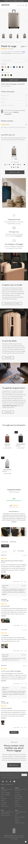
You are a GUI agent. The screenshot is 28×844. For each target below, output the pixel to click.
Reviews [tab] (4, 541)
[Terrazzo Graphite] (2, 75)
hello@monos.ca (9, 784)
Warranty (17, 818)
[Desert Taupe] (2, 67)
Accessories (4, 802)
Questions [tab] (13, 541)
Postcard (17, 804)
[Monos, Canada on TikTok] (10, 782)
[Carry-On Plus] (21, 437)
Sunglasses (3, 798)
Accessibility (14, 838)
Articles (17, 802)
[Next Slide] (26, 531)
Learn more (8, 357)
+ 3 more (7, 577)
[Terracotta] (20, 67)
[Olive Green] (8, 67)
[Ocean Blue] (14, 67)
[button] (7, 49)
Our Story (17, 792)
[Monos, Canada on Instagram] (3, 781)
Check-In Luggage (5, 794)
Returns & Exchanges (20, 817)
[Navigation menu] (26, 5)
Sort (14, 551)
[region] (14, 531)
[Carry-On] (7, 437)
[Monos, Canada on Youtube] (14, 781)
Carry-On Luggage (5, 792)
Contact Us (17, 813)
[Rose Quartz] (5, 67)
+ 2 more (7, 621)
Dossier (16, 800)
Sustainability (18, 798)
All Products (4, 790)
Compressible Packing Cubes (9, 406)
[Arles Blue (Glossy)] (11, 75)
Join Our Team (18, 806)
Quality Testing (18, 796)
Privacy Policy (20, 835)
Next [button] (27, 21)
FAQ (16, 815)
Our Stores (17, 790)
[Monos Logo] (5, 5)
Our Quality (17, 794)
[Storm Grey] (22, 67)
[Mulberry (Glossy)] (5, 75)
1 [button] (10, 209)
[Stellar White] (25, 67)
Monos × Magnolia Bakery (7, 41)
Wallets (3, 800)
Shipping (17, 820)
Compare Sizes (4, 806)
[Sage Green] (17, 67)
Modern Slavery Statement (18, 837)
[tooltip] (18, 511)
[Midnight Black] (2, 70)
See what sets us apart (12, 303)
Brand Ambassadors (5, 815)
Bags (2, 796)
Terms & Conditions (19, 822)
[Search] (18, 5)
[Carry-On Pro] (7, 463)
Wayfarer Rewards (5, 813)
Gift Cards (3, 804)
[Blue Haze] (11, 67)
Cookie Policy (8, 837)
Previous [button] (1, 21)
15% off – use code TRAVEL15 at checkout (14, 1)
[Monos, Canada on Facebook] (6, 781)
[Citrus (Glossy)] (8, 75)
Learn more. (19, 236)
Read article (14, 765)
